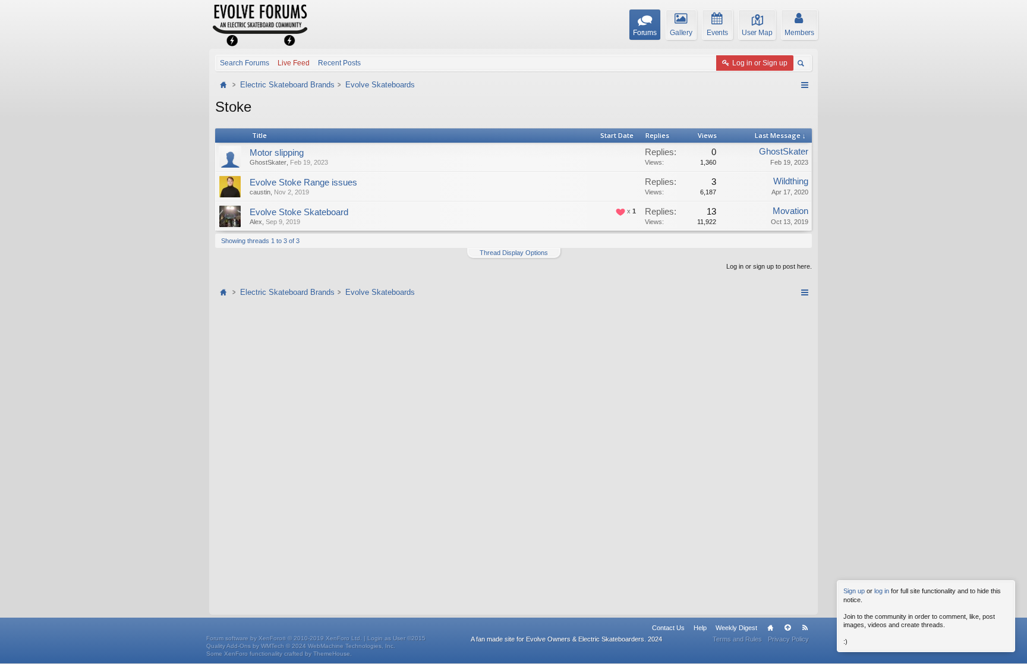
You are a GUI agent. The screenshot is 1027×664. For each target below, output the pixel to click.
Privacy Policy (788, 639)
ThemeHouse (331, 653)
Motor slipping (277, 153)
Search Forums (244, 63)
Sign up (854, 590)
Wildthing (790, 181)
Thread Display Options (514, 252)
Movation (790, 211)
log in (881, 590)
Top (787, 628)
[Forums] (224, 84)
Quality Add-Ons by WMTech (300, 646)
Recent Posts (339, 63)
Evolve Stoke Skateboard (299, 212)
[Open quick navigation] (804, 85)
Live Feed (294, 63)
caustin (260, 192)
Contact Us (668, 627)
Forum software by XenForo (284, 638)
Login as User (396, 638)
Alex (256, 221)
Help (700, 627)
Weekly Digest (736, 627)
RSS (805, 628)
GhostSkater (268, 162)
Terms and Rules (737, 639)
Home (770, 628)
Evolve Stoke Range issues (303, 182)
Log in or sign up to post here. (769, 266)
